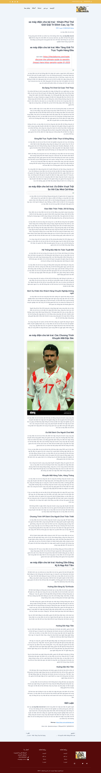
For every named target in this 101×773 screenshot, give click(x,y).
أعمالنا (33, 8)
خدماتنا (39, 8)
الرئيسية (52, 8)
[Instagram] (74, 763)
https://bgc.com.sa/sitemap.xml (65, 722)
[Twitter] (82, 763)
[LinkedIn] (78, 763)
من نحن (46, 8)
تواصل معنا (27, 8)
